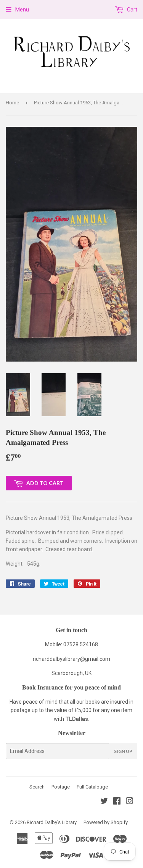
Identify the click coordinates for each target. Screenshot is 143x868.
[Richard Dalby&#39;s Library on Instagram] (129, 802)
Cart (131, 9)
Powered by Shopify (106, 822)
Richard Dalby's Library (52, 822)
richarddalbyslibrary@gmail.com (71, 659)
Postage (60, 787)
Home (12, 102)
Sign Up (123, 751)
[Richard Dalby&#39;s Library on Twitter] (104, 802)
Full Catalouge (92, 787)
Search (37, 787)
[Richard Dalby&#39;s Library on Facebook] (117, 802)
